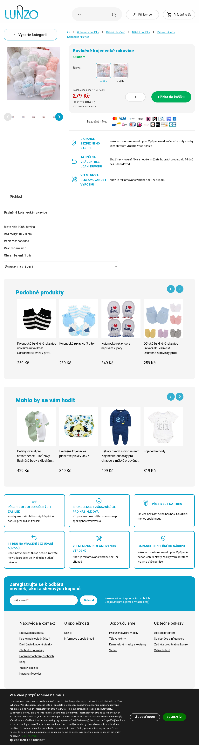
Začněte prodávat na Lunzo (171, 644)
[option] (13, 117)
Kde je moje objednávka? (34, 638)
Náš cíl (68, 632)
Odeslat (89, 600)
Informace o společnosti (79, 638)
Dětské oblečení (115, 32)
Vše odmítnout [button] (145, 717)
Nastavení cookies (30, 673)
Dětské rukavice (166, 32)
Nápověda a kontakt (31, 632)
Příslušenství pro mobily (123, 632)
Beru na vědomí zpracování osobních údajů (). (127, 600)
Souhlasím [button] (174, 717)
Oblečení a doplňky (88, 32)
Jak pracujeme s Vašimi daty (130, 601)
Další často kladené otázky (35, 644)
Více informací (30, 735)
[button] (8, 117)
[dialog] (99, 717)
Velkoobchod (162, 650)
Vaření (113, 650)
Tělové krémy (117, 638)
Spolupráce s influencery (169, 638)
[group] (36, 334)
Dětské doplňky (141, 32)
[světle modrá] (103, 70)
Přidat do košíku (171, 97)
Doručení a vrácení (19, 266)
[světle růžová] (120, 70)
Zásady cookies (28, 667)
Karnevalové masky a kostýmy (127, 644)
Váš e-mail (21, 600)
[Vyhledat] (114, 15)
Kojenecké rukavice (78, 36)
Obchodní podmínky (31, 650)
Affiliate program (164, 632)
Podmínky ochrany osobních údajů (36, 659)
